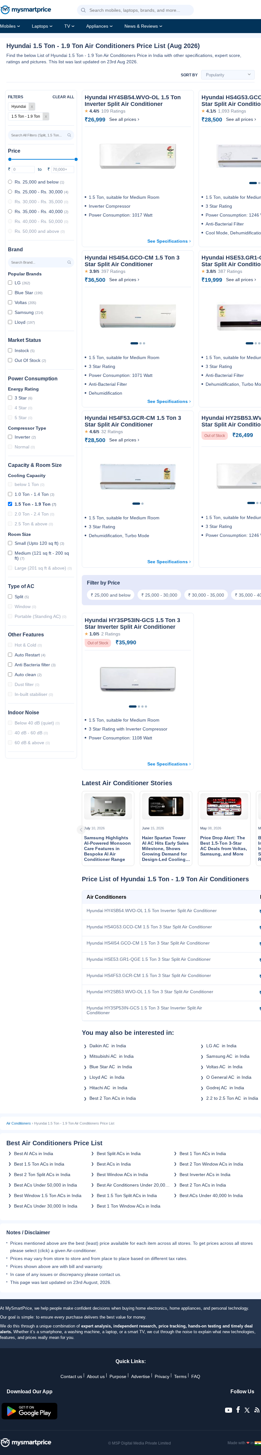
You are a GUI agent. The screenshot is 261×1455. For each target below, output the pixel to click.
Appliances (97, 26)
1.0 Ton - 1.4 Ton (34, 494)
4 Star (23, 407)
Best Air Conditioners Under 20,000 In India (132, 1185)
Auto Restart (30, 654)
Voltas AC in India (224, 1066)
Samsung (29, 312)
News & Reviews (141, 26)
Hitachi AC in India (108, 1087)
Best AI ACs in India (33, 1153)
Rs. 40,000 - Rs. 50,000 (41, 221)
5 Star (23, 417)
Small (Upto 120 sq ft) (39, 543)
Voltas (25, 302)
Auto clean (28, 674)
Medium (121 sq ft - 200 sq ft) (42, 556)
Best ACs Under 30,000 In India (45, 1206)
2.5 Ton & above (34, 523)
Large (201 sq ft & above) (43, 568)
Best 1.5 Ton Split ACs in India (127, 1195)
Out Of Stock (30, 360)
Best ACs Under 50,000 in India (45, 1185)
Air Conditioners (18, 1123)
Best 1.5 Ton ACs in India (39, 1164)
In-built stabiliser (34, 694)
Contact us (71, 1376)
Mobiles (8, 26)
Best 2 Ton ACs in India (113, 1098)
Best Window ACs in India (122, 1174)
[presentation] (89, 829)
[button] (83, 10)
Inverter (25, 437)
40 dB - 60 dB (31, 732)
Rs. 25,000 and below (39, 181)
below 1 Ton (30, 484)
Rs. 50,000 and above (40, 231)
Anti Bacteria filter (35, 664)
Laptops (40, 26)
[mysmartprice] (26, 10)
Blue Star (29, 292)
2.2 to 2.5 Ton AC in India (233, 1098)
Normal (25, 446)
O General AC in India (228, 1077)
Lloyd (25, 322)
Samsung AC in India (228, 1056)
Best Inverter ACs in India (205, 1174)
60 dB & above (32, 742)
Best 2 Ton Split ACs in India (42, 1174)
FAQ (195, 1376)
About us (96, 1376)
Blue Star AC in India (110, 1066)
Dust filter (27, 684)
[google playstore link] (29, 1417)
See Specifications (167, 241)
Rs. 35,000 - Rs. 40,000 (41, 211)
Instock (25, 350)
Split (22, 596)
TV (67, 26)
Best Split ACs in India (119, 1153)
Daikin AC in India (107, 1045)
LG (22, 282)
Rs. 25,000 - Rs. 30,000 (41, 191)
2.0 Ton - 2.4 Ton (34, 513)
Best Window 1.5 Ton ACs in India (47, 1195)
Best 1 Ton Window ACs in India (128, 1206)
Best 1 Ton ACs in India (203, 1153)
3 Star (23, 397)
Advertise (140, 1376)
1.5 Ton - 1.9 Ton (35, 504)
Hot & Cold (28, 645)
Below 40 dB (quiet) (37, 722)
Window (25, 606)
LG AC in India (221, 1045)
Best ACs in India (114, 1164)
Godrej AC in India (225, 1087)
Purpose (117, 1376)
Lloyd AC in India (106, 1077)
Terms (180, 1376)
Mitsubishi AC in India (111, 1056)
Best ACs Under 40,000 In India (211, 1195)
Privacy (162, 1376)
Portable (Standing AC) (41, 616)
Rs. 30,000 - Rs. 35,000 (41, 201)
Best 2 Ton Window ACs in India (211, 1164)
